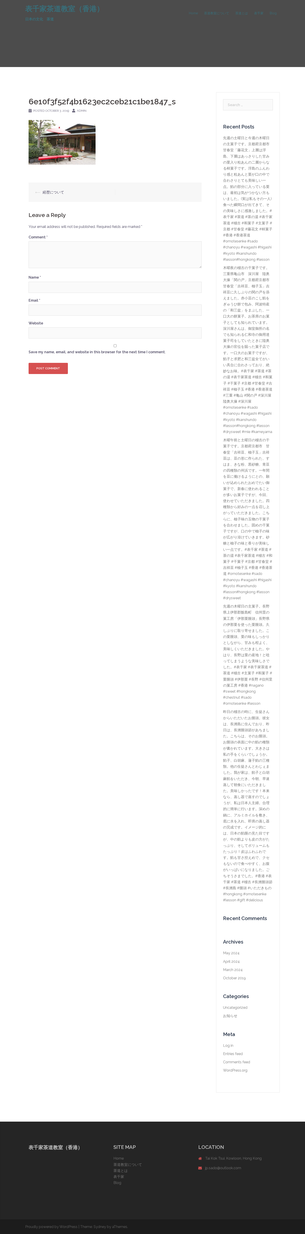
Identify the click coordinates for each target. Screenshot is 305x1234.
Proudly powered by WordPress (51, 1227)
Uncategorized (235, 1007)
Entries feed (233, 1054)
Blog (273, 13)
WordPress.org (235, 1070)
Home (193, 13)
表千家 (258, 13)
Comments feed (236, 1062)
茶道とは (241, 13)
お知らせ (230, 1016)
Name (35, 277)
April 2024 (231, 961)
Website (36, 323)
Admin (81, 110)
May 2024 (231, 953)
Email (34, 300)
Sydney (100, 1227)
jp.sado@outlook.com (223, 1168)
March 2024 (233, 970)
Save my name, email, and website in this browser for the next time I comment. (97, 352)
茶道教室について (216, 13)
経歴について (53, 192)
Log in (228, 1045)
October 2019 (234, 978)
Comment (38, 237)
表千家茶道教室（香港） (64, 8)
